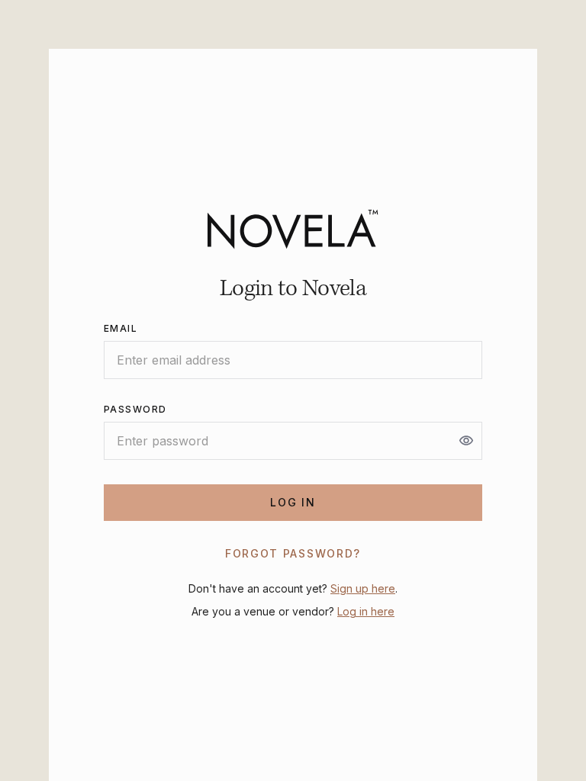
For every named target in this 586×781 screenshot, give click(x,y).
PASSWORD (135, 409)
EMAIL (120, 328)
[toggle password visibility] (466, 441)
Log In (292, 502)
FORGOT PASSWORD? (293, 553)
